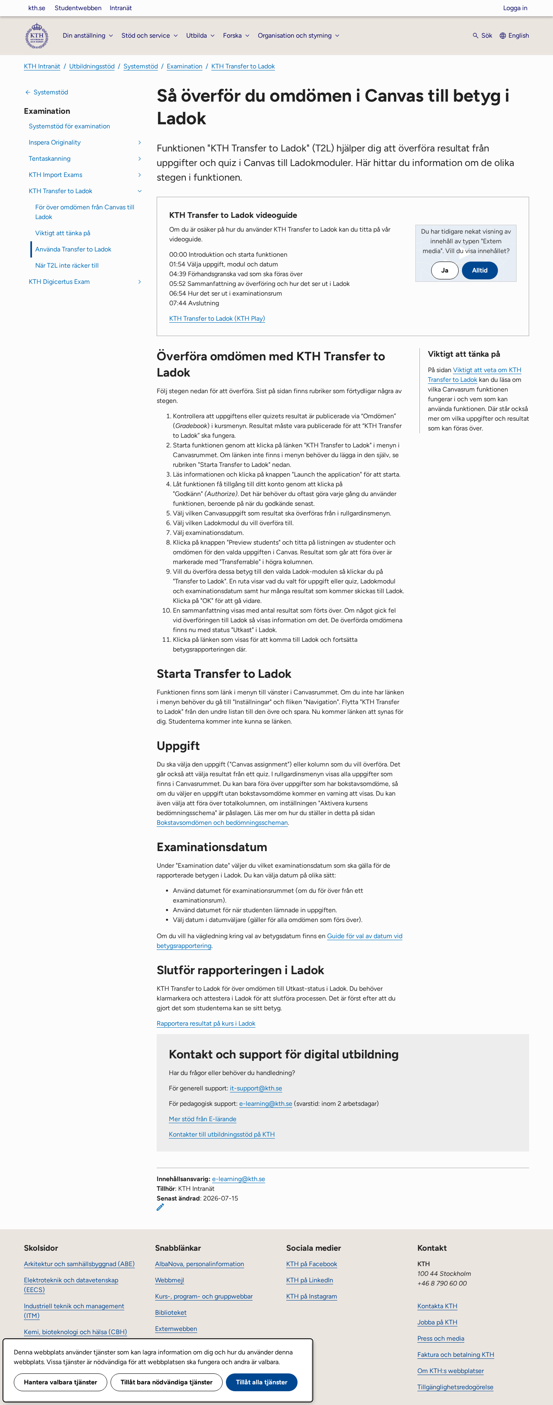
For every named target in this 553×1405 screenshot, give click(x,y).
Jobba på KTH (437, 1322)
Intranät (121, 8)
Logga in (515, 8)
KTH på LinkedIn (309, 1280)
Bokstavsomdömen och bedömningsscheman (222, 822)
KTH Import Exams (55, 175)
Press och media (440, 1338)
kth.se (36, 8)
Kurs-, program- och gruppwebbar (204, 1296)
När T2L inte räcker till (67, 265)
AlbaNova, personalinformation (199, 1264)
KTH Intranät (42, 66)
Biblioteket (171, 1312)
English (518, 35)
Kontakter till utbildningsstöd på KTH (222, 1134)
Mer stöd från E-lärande (202, 1119)
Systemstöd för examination (69, 126)
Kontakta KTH (437, 1306)
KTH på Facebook (311, 1264)
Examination (184, 66)
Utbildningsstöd (92, 66)
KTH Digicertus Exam (59, 281)
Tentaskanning (49, 158)
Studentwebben (78, 8)
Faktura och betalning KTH (455, 1354)
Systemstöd (140, 66)
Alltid (480, 270)
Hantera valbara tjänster (60, 1382)
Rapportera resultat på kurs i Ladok (206, 1023)
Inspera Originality (55, 142)
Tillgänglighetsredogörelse (455, 1387)
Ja (445, 270)
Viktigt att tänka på (62, 233)
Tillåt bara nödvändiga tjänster (167, 1382)
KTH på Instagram (311, 1296)
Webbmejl (169, 1280)
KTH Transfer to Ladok (243, 66)
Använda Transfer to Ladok (73, 249)
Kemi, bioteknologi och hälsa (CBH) (75, 1332)
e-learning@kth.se (265, 1103)
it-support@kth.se (256, 1088)
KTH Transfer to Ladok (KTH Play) (217, 318)
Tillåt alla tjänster (261, 1382)
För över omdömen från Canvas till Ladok (84, 212)
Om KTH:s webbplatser (450, 1371)
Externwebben (176, 1329)
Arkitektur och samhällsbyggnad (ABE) (79, 1264)
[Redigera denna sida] (160, 1207)
